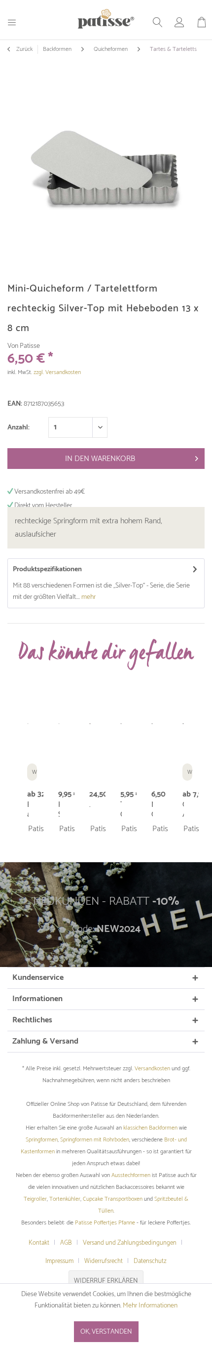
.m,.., (90, 805)
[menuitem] (15, 22)
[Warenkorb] (201, 22)
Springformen (42, 1139)
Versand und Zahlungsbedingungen (130, 1243)
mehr (88, 597)
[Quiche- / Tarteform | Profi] (183, 723)
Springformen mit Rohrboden (94, 1139)
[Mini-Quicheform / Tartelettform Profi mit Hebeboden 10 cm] (152, 723)
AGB (66, 1243)
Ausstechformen (130, 1175)
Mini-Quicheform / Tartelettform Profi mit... (152, 810)
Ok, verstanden (106, 1332)
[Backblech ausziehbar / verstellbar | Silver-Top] (28, 723)
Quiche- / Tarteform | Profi (183, 810)
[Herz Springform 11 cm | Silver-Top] (59, 723)
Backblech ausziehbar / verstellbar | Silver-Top (28, 810)
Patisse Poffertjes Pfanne (105, 1222)
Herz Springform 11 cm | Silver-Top (59, 810)
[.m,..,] (90, 723)
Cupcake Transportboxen (112, 1199)
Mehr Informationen (150, 1305)
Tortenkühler (64, 1199)
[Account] (179, 22)
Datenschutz (150, 1261)
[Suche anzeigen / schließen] (158, 22)
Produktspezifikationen (47, 569)
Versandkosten (152, 1068)
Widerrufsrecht (103, 1261)
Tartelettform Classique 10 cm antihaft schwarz (121, 810)
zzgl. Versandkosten (57, 372)
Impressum (59, 1261)
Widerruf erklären (106, 1281)
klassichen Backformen (150, 1128)
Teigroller (35, 1199)
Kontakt (39, 1243)
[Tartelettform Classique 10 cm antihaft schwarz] (121, 723)
